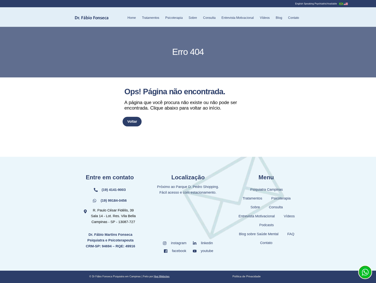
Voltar (132, 121)
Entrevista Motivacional (237, 17)
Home (131, 17)
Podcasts (266, 225)
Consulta (209, 17)
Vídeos (265, 17)
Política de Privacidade (246, 276)
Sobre (193, 17)
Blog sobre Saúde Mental (258, 234)
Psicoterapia (174, 17)
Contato (293, 17)
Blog (279, 17)
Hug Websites (162, 276)
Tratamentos (150, 17)
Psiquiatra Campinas (266, 189)
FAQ (290, 234)
